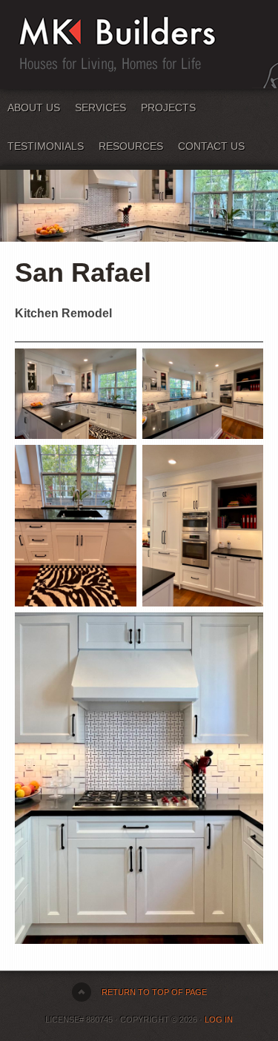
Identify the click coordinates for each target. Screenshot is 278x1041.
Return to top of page (154, 992)
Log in (219, 1019)
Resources (131, 146)
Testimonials (45, 146)
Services (100, 107)
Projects (168, 107)
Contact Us (211, 146)
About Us (33, 107)
